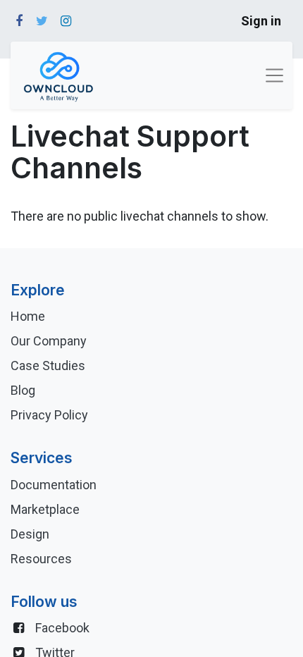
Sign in (261, 20)
